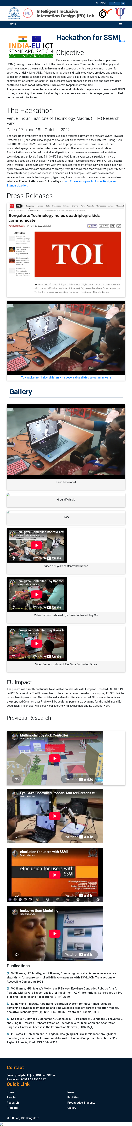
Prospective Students (81, 1102)
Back (122, 41)
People (11, 1097)
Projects (12, 1107)
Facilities (73, 1097)
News (70, 1092)
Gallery (71, 1107)
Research (13, 1102)
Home (102, 3)
